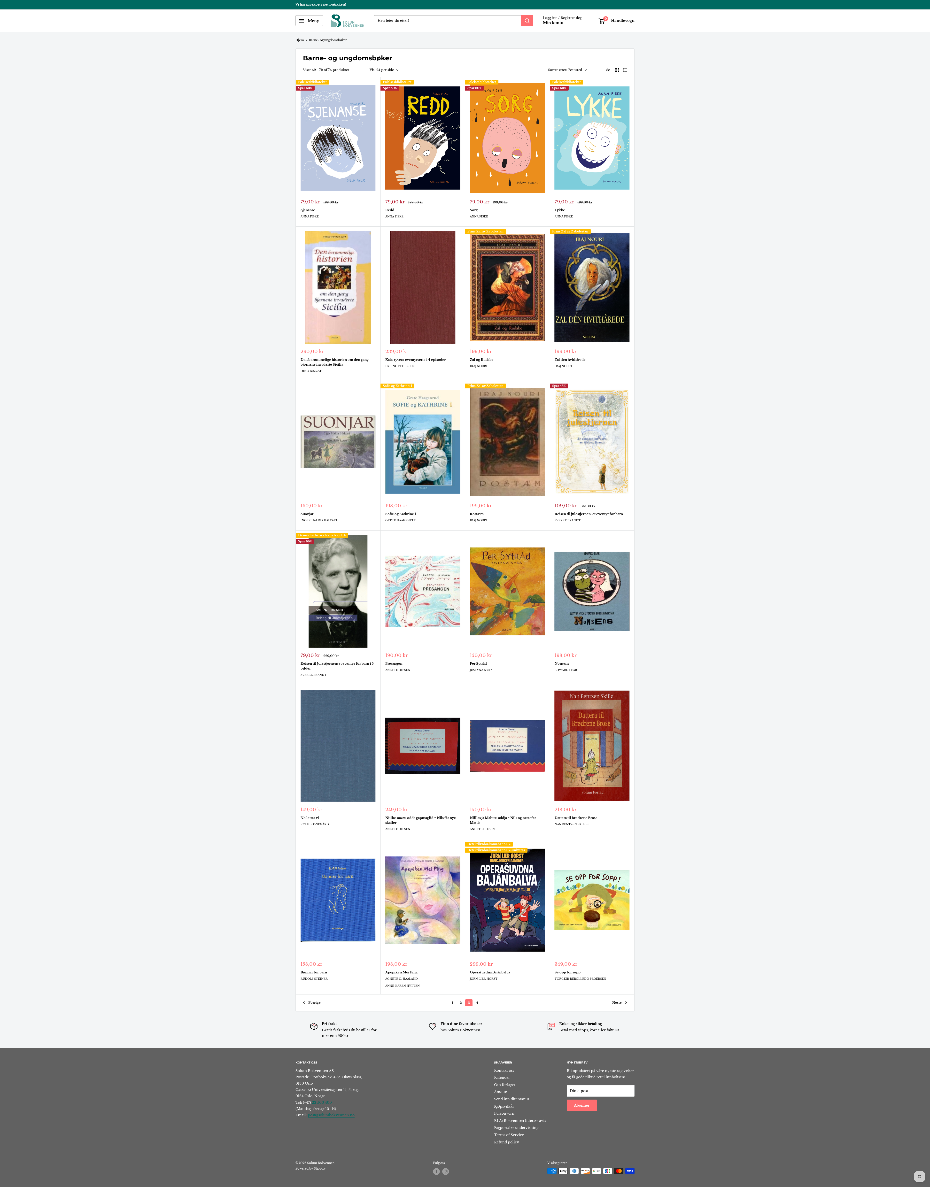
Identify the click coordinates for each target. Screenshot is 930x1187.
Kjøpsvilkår (504, 1106)
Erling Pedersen (400, 366)
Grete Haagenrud (401, 520)
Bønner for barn (314, 972)
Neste (617, 1003)
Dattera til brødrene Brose (576, 818)
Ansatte (500, 1092)
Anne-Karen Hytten (402, 985)
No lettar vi (310, 818)
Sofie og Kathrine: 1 (397, 386)
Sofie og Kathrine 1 (400, 514)
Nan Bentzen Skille (572, 824)
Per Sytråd (478, 664)
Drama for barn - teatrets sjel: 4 (322, 535)
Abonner (581, 1105)
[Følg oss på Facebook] (436, 1171)
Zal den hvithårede (570, 360)
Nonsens (562, 664)
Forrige (314, 1003)
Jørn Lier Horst (483, 978)
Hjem (299, 40)
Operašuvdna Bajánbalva (490, 972)
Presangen (393, 664)
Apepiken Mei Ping (401, 972)
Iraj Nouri (478, 366)
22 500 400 (322, 1102)
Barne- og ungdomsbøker (328, 40)
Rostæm (477, 514)
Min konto (553, 23)
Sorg (474, 210)
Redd (389, 210)
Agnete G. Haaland (401, 978)
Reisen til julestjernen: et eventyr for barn (589, 514)
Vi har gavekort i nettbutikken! (320, 4)
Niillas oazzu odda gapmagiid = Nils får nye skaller (420, 820)
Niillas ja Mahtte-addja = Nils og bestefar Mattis (503, 820)
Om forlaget (504, 1085)
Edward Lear (566, 670)
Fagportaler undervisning (516, 1127)
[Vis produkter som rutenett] (617, 70)
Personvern (504, 1113)
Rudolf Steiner (314, 978)
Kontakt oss (504, 1070)
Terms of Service (509, 1135)
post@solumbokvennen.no (331, 1115)
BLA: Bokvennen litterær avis (520, 1120)
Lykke (560, 210)
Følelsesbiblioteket (312, 82)
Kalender (502, 1077)
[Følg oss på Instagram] (445, 1171)
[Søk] (527, 20)
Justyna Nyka (481, 670)
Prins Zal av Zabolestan (485, 231)
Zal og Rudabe (482, 360)
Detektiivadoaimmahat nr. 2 (489, 844)
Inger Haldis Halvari (319, 520)
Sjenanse (308, 210)
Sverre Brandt (568, 520)
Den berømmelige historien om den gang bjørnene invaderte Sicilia (335, 362)
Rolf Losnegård (315, 824)
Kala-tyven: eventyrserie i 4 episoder (415, 360)
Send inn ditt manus (511, 1099)
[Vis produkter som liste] (625, 70)
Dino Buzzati (312, 371)
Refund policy (506, 1142)
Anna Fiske (310, 216)
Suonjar (307, 514)
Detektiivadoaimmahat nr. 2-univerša (496, 850)
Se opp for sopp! (568, 972)
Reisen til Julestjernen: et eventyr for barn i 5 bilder (337, 666)
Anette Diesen (397, 670)
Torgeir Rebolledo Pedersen (580, 978)
